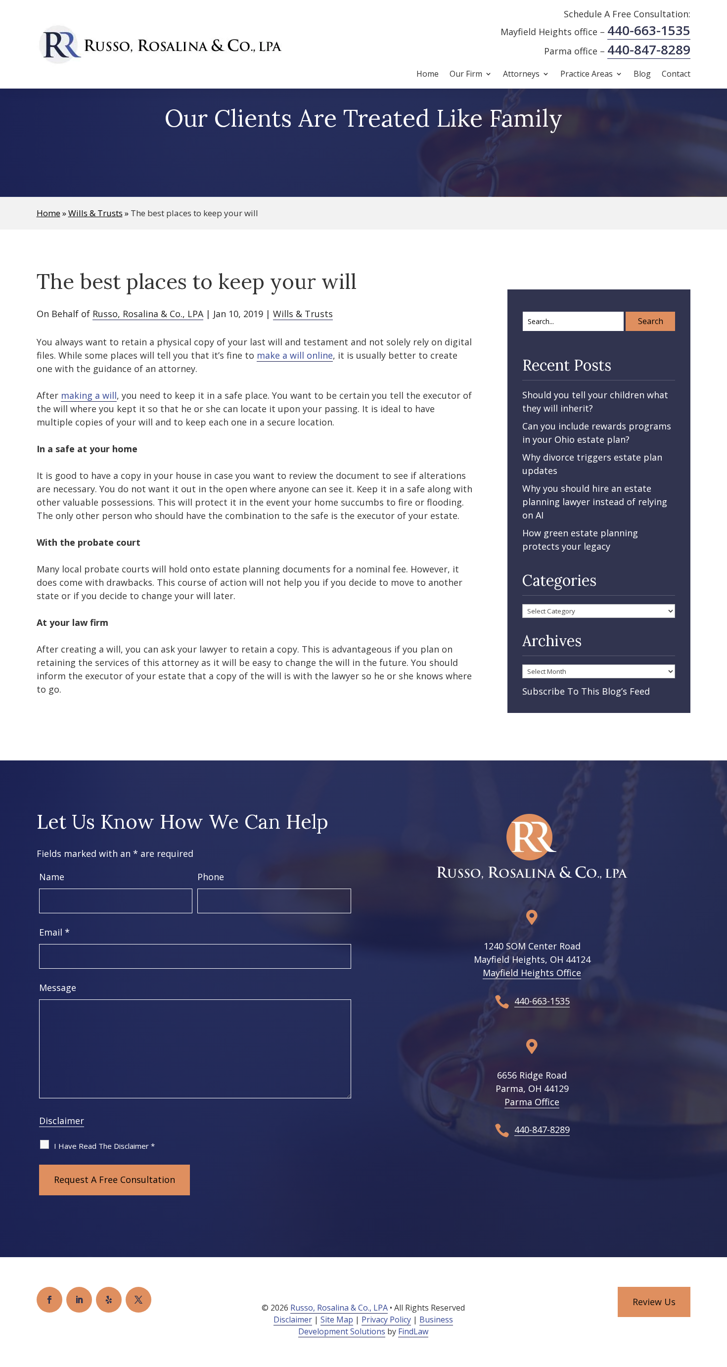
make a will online (295, 355)
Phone (210, 877)
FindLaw (413, 1331)
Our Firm (466, 74)
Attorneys (521, 74)
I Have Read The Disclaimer (104, 1146)
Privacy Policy (386, 1319)
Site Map (336, 1319)
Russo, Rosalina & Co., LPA (147, 314)
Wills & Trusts (303, 314)
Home (427, 74)
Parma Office (531, 1102)
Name (51, 877)
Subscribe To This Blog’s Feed (586, 691)
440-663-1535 (648, 30)
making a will (89, 395)
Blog (642, 74)
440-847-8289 (648, 49)
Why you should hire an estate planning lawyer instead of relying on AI (594, 501)
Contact (676, 74)
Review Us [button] (654, 1302)
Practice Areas (586, 74)
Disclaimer (61, 1121)
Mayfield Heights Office (532, 973)
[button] (717, 1295)
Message (57, 987)
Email (54, 932)
